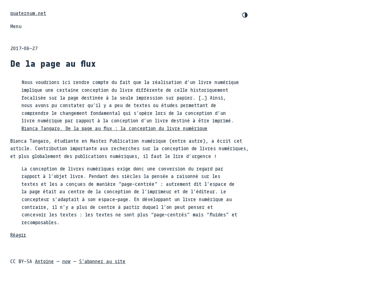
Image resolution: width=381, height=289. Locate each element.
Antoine (44, 261)
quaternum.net (28, 13)
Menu (15, 26)
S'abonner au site (102, 261)
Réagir (18, 235)
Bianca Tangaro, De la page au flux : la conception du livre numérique (114, 128)
